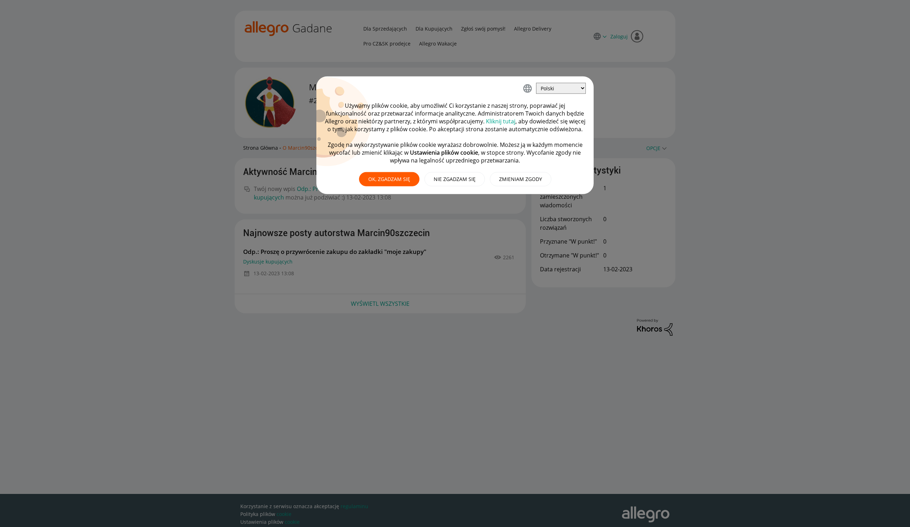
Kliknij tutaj (500, 121)
